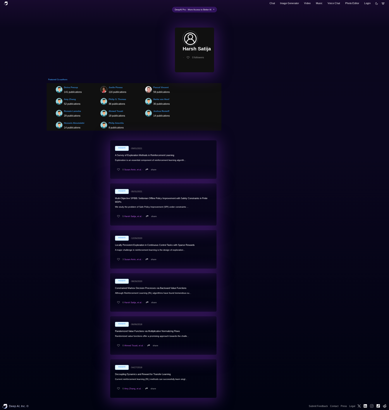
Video (307, 3)
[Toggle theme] (376, 3)
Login (367, 3)
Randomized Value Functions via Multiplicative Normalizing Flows (147, 331)
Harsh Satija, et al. (133, 216)
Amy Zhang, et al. (132, 388)
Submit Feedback (318, 406)
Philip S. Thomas (117, 99)
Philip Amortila (116, 123)
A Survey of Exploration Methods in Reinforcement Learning (144, 155)
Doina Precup (71, 87)
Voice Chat (334, 3)
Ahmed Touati (116, 111)
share (153, 169)
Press (344, 406)
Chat (272, 3)
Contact (334, 406)
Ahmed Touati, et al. (133, 345)
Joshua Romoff (161, 111)
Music (319, 3)
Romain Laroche (72, 111)
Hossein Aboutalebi (74, 123)
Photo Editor (352, 3)
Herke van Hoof (161, 99)
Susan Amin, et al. (133, 169)
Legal (352, 406)
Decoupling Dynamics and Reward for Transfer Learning (143, 374)
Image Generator (289, 3)
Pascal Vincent (161, 87)
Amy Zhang (70, 99)
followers (198, 57)
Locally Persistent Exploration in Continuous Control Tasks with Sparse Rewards (155, 245)
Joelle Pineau (116, 87)
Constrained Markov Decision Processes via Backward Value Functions (150, 288)
